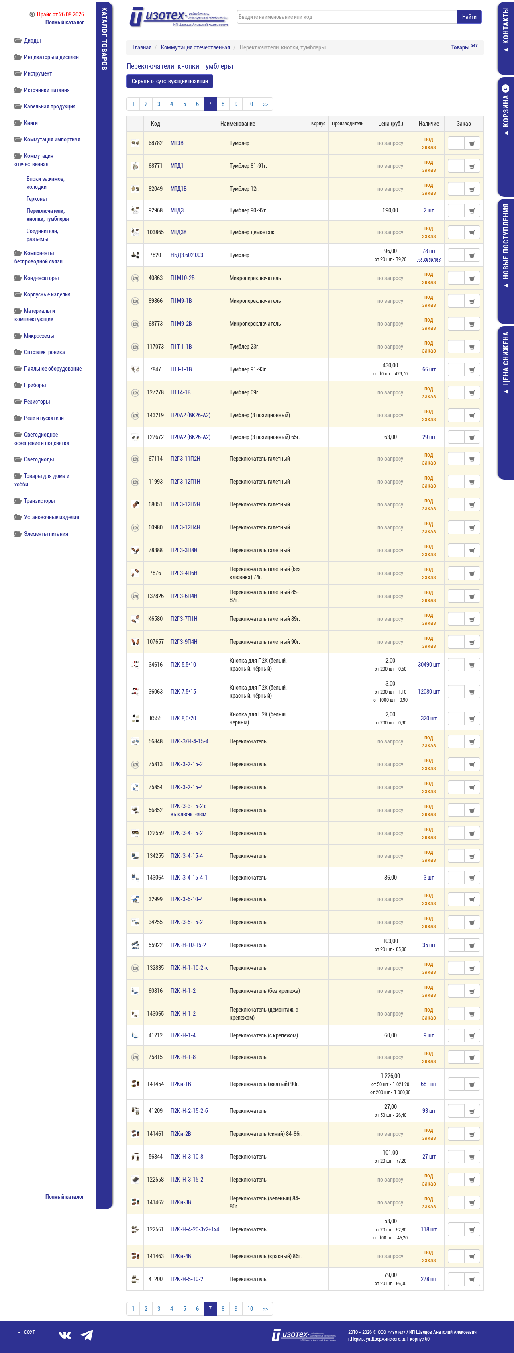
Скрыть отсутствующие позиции (170, 81)
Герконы (37, 199)
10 (250, 104)
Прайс (60, 14)
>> (265, 104)
